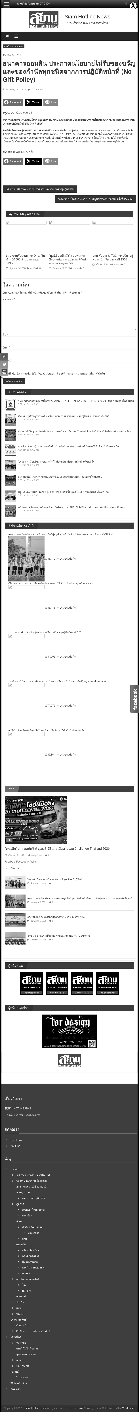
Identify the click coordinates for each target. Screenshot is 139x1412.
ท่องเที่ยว (21, 1342)
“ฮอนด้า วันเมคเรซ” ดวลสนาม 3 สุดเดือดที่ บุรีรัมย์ (54, 879)
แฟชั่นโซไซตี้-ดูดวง (27, 1348)
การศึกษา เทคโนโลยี (27, 1279)
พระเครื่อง (33, 1232)
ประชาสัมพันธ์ (18, 1319)
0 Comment (37, 89)
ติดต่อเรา (15, 1389)
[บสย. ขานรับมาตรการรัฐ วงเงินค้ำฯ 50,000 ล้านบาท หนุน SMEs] (26, 236)
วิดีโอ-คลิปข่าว (18, 1383)
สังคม (19, 1221)
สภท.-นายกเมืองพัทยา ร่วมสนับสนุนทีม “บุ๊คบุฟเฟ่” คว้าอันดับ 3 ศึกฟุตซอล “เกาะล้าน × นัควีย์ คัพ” (79, 898)
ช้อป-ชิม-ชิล (23, 1365)
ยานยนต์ (21, 1296)
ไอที (24, 1284)
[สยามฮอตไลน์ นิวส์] (18, 1108)
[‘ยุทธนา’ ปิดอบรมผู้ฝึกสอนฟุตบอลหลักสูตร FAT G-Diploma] (15, 938)
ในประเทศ (22, 1377)
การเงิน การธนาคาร (13, 46)
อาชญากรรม (23, 1192)
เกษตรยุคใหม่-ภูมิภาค (33, 1209)
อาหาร (20, 1360)
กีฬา (9, 840)
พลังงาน (26, 1290)
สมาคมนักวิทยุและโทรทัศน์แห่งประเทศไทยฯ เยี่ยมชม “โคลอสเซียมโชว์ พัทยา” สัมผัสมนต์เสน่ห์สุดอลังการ (76, 431)
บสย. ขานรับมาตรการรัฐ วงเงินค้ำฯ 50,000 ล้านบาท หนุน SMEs (25, 259)
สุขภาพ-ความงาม (26, 1354)
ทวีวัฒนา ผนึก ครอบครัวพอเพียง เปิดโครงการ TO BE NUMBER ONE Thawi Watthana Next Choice (71, 507)
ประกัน (20, 1302)
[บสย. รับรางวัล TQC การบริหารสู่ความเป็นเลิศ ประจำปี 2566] (112, 236)
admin (33, 268)
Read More (11, 868)
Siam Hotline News (87, 16)
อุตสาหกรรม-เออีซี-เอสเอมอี (31, 1186)
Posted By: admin (14, 89)
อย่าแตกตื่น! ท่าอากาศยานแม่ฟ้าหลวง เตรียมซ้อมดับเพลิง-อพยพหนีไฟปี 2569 (60, 476)
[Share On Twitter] (4, 364)
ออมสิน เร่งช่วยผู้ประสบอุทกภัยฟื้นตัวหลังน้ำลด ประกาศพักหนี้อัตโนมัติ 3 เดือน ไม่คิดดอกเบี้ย (68, 446)
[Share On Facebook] (4, 357)
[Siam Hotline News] (7, 36)
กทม (24, 1238)
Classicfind (22, 1325)
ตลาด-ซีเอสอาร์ (30, 1256)
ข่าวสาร (15, 1169)
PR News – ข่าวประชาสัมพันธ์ (33, 1331)
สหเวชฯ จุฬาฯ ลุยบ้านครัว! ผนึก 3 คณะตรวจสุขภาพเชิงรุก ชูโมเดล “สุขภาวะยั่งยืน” (63, 416)
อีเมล (6, 347)
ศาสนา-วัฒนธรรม (32, 1227)
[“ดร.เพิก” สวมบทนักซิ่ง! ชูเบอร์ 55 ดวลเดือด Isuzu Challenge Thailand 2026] (36, 819)
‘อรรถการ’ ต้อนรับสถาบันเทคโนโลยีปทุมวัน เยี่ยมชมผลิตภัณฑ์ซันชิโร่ (56, 461)
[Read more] (133, 5)
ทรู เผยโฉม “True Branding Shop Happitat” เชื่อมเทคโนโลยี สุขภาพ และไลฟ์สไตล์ (63, 492)
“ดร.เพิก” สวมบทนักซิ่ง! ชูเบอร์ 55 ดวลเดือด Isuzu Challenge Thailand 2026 (57, 848)
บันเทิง (20, 1313)
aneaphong (36, 855)
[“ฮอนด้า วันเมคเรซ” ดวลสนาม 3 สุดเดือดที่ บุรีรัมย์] (15, 882)
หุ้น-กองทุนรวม (30, 1261)
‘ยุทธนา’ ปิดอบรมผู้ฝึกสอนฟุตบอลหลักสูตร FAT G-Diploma (58, 935)
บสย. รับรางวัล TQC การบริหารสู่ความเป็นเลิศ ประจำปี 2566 (112, 257)
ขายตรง (26, 1273)
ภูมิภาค (20, 1204)
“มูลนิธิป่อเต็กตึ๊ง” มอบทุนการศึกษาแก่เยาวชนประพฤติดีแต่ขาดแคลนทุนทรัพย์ (67, 259)
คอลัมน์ (14, 1371)
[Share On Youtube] (4, 372)
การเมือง (27, 1215)
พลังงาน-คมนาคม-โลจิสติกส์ (31, 1180)
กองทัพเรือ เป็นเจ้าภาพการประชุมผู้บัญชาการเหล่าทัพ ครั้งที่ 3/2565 (95, 199)
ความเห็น (9, 299)
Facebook (16, 1140)
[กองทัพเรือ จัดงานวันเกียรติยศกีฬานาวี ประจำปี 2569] (15, 919)
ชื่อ (5, 334)
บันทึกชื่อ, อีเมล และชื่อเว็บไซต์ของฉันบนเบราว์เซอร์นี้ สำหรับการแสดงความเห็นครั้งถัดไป (55, 373)
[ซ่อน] (2, 377)
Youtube (15, 1145)
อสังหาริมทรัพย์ (30, 1250)
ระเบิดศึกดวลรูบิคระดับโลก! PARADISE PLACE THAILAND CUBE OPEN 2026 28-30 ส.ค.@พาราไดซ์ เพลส (76, 400)
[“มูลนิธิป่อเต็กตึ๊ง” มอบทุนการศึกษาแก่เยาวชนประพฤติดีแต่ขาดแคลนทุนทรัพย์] (69, 236)
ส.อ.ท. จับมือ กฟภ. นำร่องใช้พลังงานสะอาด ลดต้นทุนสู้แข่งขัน (41, 189)
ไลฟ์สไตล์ (15, 1337)
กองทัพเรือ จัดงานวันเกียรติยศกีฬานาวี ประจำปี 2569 (56, 916)
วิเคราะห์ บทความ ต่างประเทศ (33, 1175)
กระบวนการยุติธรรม (33, 1198)
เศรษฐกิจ (21, 1244)
